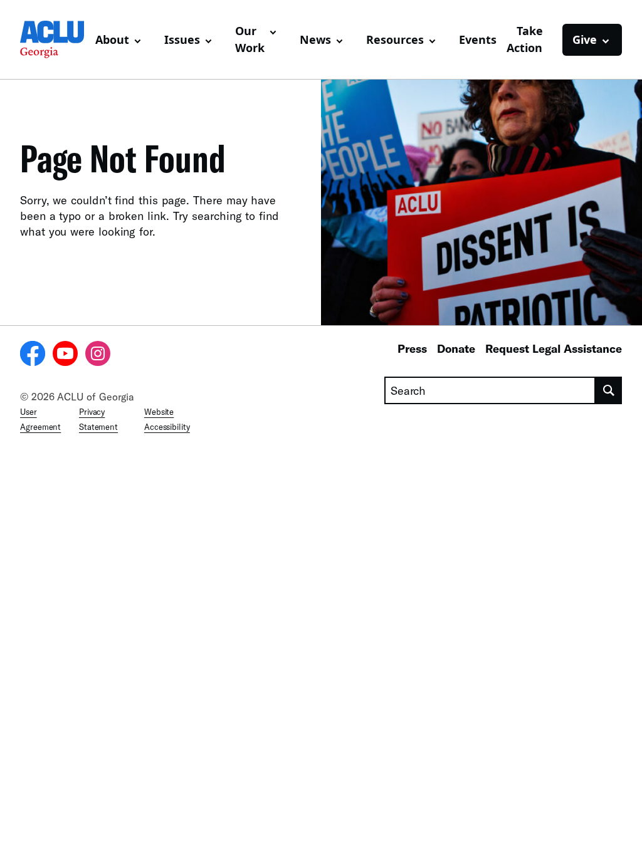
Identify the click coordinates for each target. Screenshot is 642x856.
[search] (609, 390)
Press (412, 348)
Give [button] (584, 39)
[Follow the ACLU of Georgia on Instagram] (97, 355)
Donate (456, 348)
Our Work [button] (250, 39)
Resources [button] (395, 39)
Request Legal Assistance (553, 348)
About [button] (112, 39)
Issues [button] (182, 39)
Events (478, 39)
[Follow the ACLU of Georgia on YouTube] (65, 355)
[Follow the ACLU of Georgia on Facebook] (32, 355)
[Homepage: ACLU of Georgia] (52, 39)
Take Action (525, 39)
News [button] (315, 39)
